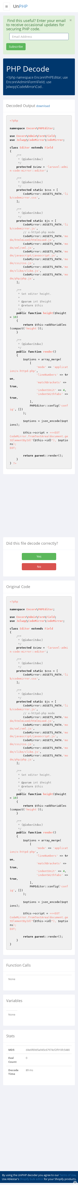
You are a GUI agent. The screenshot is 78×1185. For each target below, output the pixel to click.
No (39, 567)
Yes (39, 556)
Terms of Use (67, 1175)
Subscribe (16, 47)
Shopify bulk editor (31, 1179)
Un (20, 6)
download (43, 106)
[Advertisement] (38, 507)
